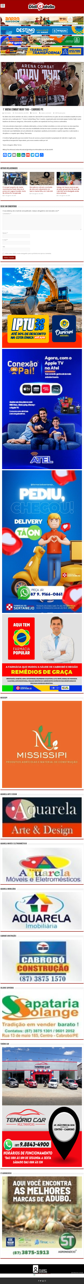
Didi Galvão (7, 113)
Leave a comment (46, 113)
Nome (5, 233)
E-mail (5, 240)
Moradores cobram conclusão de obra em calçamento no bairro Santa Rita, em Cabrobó (41, 189)
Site (4, 246)
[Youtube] (43, 1280)
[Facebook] (38, 1280)
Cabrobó (34, 113)
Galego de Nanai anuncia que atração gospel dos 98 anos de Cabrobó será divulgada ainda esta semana (68, 190)
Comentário (7, 213)
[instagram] (45, 1280)
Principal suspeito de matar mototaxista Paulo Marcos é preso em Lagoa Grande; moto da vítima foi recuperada (14, 190)
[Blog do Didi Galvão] (42, 6)
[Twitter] (41, 1280)
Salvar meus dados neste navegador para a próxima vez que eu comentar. (28, 253)
